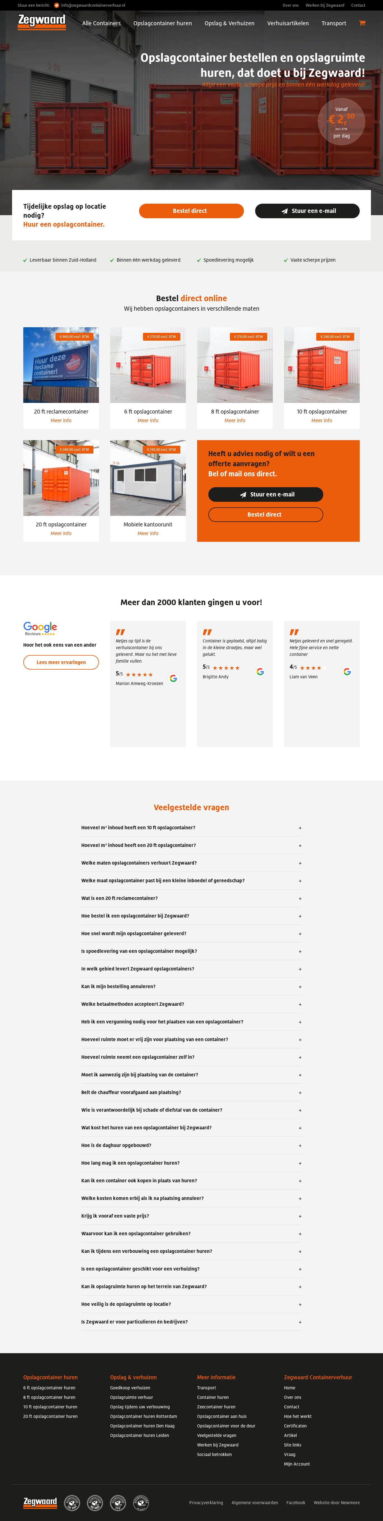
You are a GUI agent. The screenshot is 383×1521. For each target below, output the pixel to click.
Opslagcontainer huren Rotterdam (143, 1416)
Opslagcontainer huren (162, 23)
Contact (358, 5)
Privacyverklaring (206, 1502)
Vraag (290, 1454)
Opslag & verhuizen (133, 1377)
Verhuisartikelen (288, 23)
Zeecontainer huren (216, 1406)
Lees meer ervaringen (61, 662)
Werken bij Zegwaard (325, 5)
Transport (334, 23)
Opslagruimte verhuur (131, 1397)
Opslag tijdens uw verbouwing (140, 1406)
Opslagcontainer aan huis (222, 1416)
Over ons (291, 5)
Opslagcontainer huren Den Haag (142, 1425)
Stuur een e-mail (313, 210)
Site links (292, 1444)
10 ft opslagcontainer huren (50, 1406)
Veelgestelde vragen (216, 1435)
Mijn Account (297, 1463)
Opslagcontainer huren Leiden (139, 1435)
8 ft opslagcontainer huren (49, 1397)
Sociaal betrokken (214, 1454)
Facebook (296, 1502)
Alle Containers (101, 23)
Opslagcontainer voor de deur (226, 1425)
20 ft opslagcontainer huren (50, 1416)
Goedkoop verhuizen (130, 1387)
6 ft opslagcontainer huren (49, 1387)
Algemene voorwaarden (255, 1502)
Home (289, 1387)
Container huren (213, 1397)
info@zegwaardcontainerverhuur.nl (93, 5)
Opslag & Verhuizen (230, 23)
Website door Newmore (337, 1502)
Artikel (290, 1435)
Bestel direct (191, 210)
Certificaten (295, 1425)
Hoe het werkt (298, 1416)
